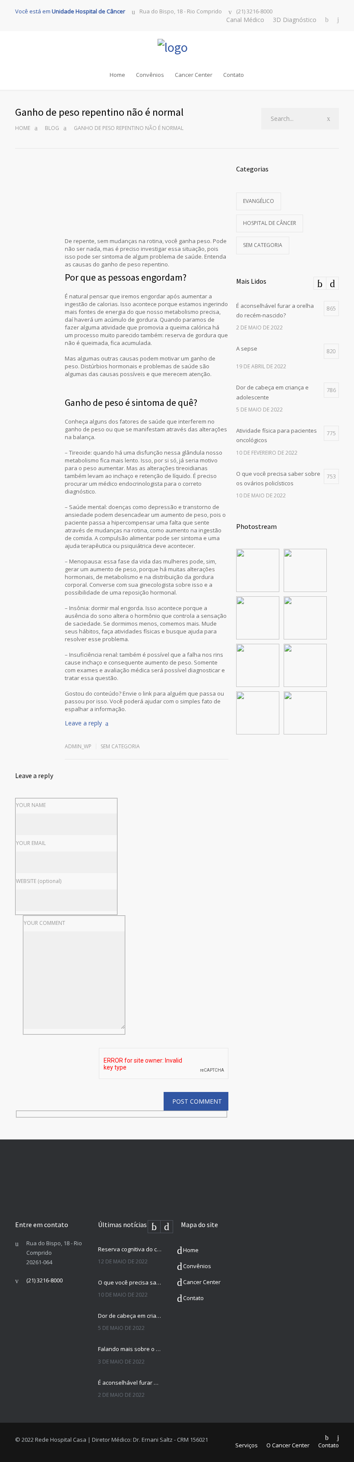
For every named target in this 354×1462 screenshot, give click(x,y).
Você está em (70, 11)
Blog (52, 128)
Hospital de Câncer (269, 223)
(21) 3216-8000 (254, 11)
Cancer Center (193, 75)
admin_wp (78, 746)
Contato (233, 75)
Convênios (150, 75)
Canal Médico (245, 20)
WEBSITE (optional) (38, 881)
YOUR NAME (31, 805)
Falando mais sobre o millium (130, 1349)
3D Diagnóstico (294, 20)
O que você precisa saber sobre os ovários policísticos (130, 1282)
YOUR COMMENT (44, 923)
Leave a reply (83, 723)
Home (117, 75)
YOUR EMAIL (31, 843)
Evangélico (258, 201)
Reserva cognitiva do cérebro (130, 1249)
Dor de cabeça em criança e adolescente (130, 1316)
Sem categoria (120, 746)
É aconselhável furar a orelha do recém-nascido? (130, 1382)
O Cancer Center (288, 1445)
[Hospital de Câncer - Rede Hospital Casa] (177, 47)
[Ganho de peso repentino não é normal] (146, 196)
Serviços (246, 1445)
